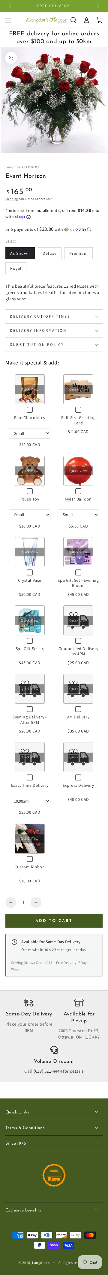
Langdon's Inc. (44, 1262)
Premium (78, 253)
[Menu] (8, 20)
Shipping (11, 199)
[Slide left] (10, 6)
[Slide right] (97, 6)
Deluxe (50, 253)
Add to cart (54, 921)
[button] (73, 20)
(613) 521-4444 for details (59, 1071)
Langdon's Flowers (22, 167)
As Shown (20, 253)
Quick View (30, 389)
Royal (16, 268)
